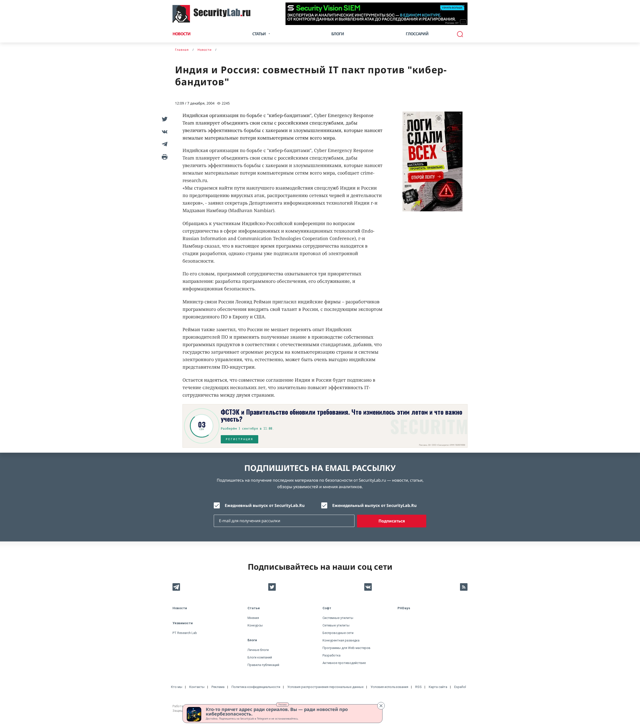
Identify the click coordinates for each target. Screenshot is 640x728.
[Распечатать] (164, 156)
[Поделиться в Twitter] (164, 119)
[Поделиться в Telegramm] (164, 144)
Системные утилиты (337, 618)
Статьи (254, 608)
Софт (326, 608)
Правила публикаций (263, 665)
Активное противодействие (344, 663)
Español (460, 687)
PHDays (404, 608)
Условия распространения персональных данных (325, 687)
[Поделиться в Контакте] (164, 131)
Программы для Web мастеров (346, 648)
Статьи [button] (259, 34)
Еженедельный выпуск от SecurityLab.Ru (374, 505)
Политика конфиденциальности (256, 687)
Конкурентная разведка (341, 640)
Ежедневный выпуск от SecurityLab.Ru (264, 505)
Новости (181, 34)
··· (463, 22)
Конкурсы (255, 625)
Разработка (331, 655)
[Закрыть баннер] (381, 705)
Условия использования (389, 687)
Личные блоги (258, 650)
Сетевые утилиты (336, 625)
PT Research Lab (184, 633)
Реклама (282, 704)
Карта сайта (438, 687)
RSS (418, 687)
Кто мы (176, 687)
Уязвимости (182, 623)
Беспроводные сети (338, 633)
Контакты (196, 687)
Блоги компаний (260, 657)
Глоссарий (417, 34)
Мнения (253, 618)
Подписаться (391, 521)
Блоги (337, 34)
